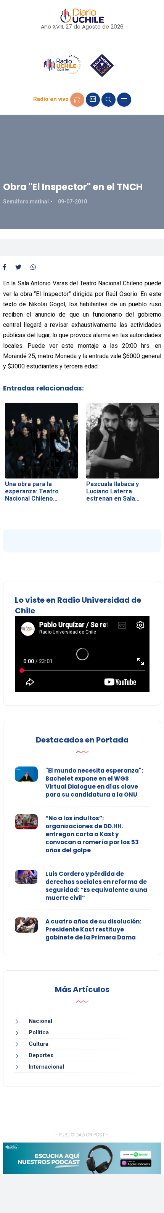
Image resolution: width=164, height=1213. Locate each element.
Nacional (40, 1021)
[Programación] (93, 100)
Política (39, 1032)
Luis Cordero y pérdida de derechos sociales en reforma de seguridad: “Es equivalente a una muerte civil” (96, 886)
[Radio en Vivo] (77, 100)
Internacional (46, 1066)
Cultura (38, 1043)
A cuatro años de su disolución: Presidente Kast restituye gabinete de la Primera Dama (93, 929)
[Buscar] (108, 100)
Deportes (41, 1055)
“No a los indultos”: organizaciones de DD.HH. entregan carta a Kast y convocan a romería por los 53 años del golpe (92, 834)
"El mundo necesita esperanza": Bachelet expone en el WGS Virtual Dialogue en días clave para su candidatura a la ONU (94, 783)
